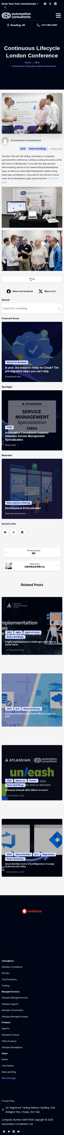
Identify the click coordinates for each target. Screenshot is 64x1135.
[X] (50, 3)
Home (28, 62)
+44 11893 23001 (49, 25)
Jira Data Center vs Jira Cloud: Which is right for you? (30, 715)
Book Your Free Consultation (19, 3)
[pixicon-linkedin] (13, 1131)
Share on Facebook (22, 291)
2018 (36, 62)
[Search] (5, 7)
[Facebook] (45, 3)
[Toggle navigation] (58, 15)
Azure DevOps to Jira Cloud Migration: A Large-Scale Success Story (30, 865)
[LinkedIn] (55, 3)
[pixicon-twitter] (8, 1131)
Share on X (50, 291)
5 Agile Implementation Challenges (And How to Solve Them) (30, 643)
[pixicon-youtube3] (18, 1131)
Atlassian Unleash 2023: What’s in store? (26, 790)
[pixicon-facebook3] (4, 1131)
